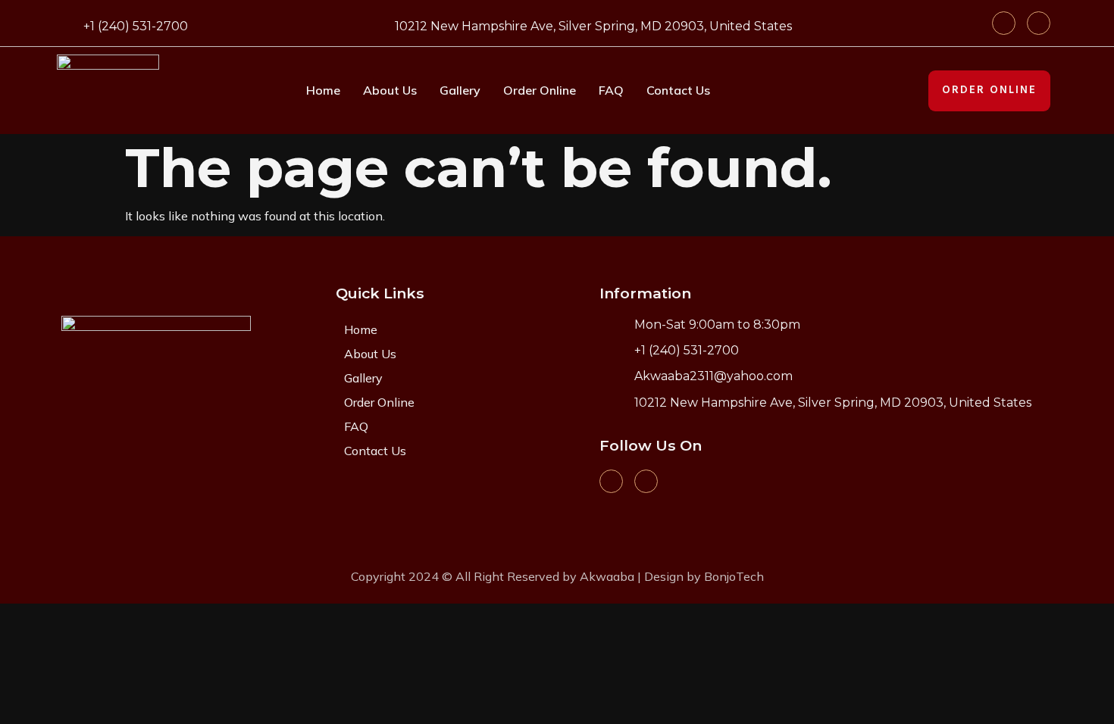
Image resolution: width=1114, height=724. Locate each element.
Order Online (539, 90)
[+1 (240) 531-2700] (66, 23)
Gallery (460, 90)
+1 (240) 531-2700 (135, 26)
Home (323, 90)
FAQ (611, 90)
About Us (390, 90)
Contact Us (678, 90)
